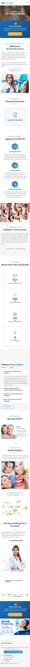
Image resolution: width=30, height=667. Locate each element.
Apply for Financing (15, 34)
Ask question (7, 406)
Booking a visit (14, 70)
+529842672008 (16, 541)
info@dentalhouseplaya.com (11, 663)
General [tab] (3, 367)
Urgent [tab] (11, 367)
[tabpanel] (15, 12)
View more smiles (14, 494)
